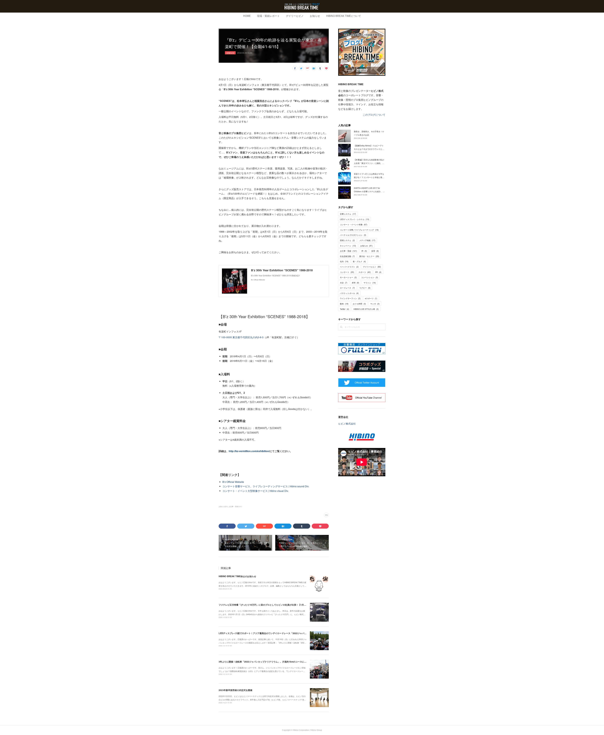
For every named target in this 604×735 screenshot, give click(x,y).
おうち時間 (359, 303)
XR (378, 272)
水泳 (343, 282)
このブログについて (374, 114)
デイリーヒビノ (295, 16)
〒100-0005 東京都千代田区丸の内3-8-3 (241, 337)
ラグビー (364, 287)
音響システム (348, 214)
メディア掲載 (367, 240)
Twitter (344, 309)
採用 (375, 250)
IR (364, 250)
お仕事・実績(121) (235, 506)
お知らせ (315, 16)
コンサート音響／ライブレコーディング (359, 229)
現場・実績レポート (268, 16)
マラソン (370, 282)
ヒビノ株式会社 (347, 423)
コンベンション (369, 277)
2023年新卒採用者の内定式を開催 (235, 690)
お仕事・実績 (348, 250)
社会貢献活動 (347, 256)
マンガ (375, 303)
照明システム (347, 240)
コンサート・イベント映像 (353, 224)
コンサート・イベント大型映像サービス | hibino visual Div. (255, 491)
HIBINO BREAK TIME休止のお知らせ (237, 576)
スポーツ (364, 272)
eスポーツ (371, 298)
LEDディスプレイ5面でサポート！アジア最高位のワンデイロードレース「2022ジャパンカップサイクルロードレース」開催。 (281, 633)
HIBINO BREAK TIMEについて (343, 16)
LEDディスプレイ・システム (354, 219)
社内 (344, 261)
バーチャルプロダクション (353, 235)
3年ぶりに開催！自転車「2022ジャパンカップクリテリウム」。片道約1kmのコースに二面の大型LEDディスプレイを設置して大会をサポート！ (290, 661)
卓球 (355, 282)
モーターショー (348, 277)
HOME (247, 16)
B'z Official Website (233, 482)
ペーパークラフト (349, 266)
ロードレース (347, 287)
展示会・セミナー (369, 256)
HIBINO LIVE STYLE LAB (366, 309)
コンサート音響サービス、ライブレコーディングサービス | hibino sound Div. (265, 486)
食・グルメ (359, 261)
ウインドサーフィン (350, 298)
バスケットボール (349, 293)
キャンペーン (348, 245)
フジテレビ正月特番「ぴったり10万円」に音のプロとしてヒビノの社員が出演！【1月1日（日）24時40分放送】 (274, 604)
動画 (344, 303)
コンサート (347, 272)
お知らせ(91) (223, 506)
